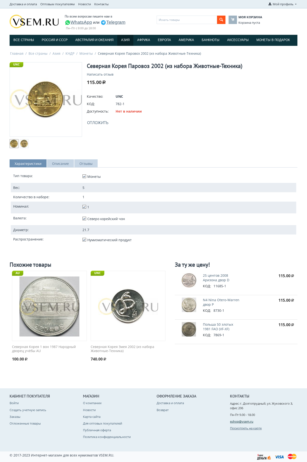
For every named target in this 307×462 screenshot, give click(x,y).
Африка (143, 40)
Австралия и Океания (94, 40)
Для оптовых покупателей (102, 423)
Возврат (163, 410)
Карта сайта (91, 416)
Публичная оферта (97, 430)
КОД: (91, 104)
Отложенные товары (25, 423)
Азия (125, 40)
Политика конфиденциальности (107, 437)
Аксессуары (238, 40)
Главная (17, 53)
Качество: (95, 96)
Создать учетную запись (28, 410)
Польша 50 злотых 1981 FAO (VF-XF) (218, 326)
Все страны (23, 40)
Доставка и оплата (23, 4)
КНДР (69, 53)
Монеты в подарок (273, 40)
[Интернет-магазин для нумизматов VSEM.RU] (34, 21)
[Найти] (221, 20)
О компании (92, 403)
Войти (14, 403)
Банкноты (210, 40)
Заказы (15, 416)
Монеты (86, 53)
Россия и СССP (55, 40)
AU (18, 273)
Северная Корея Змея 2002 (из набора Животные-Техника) (122, 349)
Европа (164, 40)
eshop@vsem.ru (241, 421)
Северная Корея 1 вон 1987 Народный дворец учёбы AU (44, 349)
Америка (186, 40)
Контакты (101, 4)
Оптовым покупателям (57, 4)
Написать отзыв (100, 74)
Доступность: (98, 111)
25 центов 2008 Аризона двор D (216, 277)
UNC (16, 64)
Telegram (115, 22)
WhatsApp (81, 22)
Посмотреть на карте (246, 428)
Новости (84, 4)
